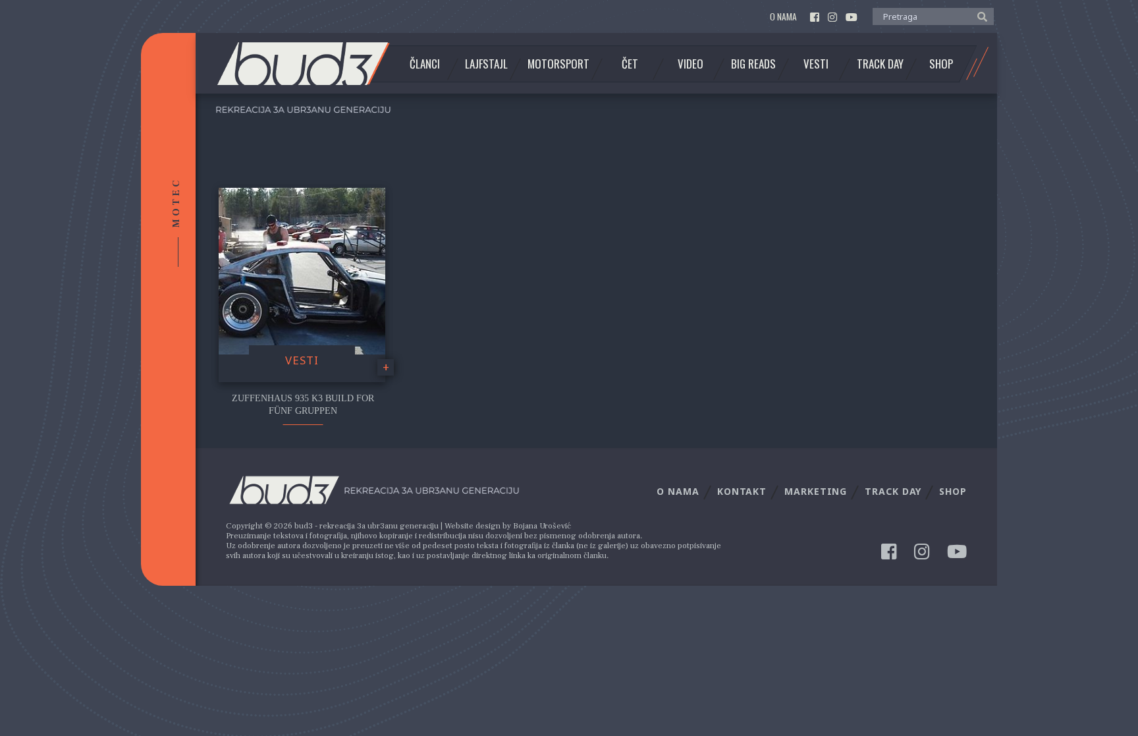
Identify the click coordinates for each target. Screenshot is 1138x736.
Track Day (880, 64)
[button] (979, 16)
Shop (941, 64)
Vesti (815, 64)
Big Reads (753, 64)
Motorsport (558, 64)
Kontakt (742, 491)
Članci (425, 64)
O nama (783, 17)
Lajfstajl (486, 64)
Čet (630, 64)
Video (690, 64)
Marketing (815, 491)
